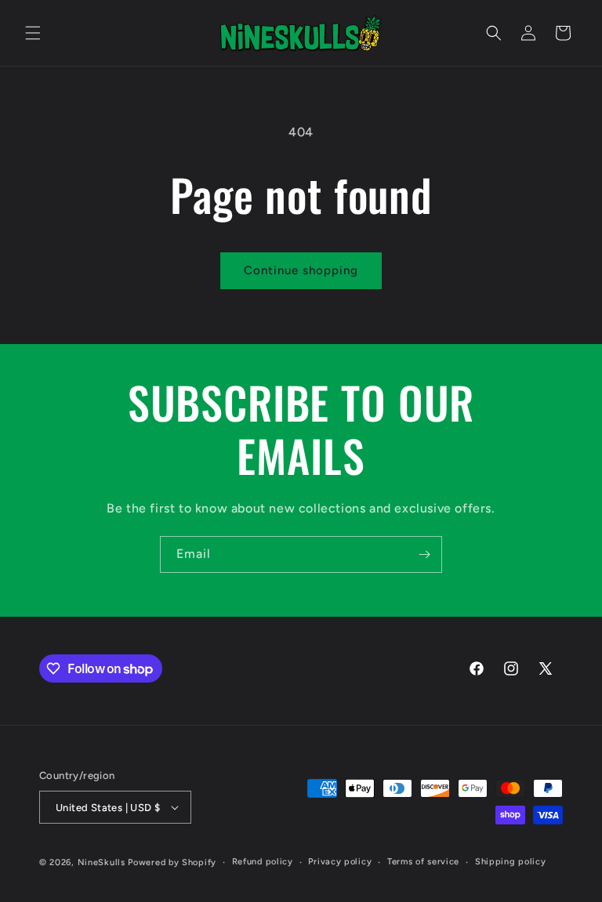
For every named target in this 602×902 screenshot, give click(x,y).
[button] (33, 33)
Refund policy (262, 862)
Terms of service (423, 862)
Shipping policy (510, 862)
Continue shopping (301, 270)
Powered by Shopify (172, 862)
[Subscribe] (424, 554)
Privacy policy (340, 862)
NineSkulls (101, 862)
